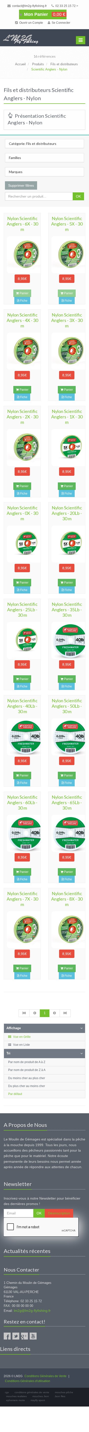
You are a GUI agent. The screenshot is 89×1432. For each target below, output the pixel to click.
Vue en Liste (21, 1044)
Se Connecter (60, 22)
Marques (15, 172)
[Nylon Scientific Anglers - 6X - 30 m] (22, 254)
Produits (38, 64)
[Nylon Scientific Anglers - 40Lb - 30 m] (22, 736)
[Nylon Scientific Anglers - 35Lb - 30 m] (66, 640)
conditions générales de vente (32, 1392)
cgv (7, 1392)
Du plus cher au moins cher (26, 1086)
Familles (15, 158)
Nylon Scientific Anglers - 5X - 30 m (67, 224)
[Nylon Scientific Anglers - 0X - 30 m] (22, 544)
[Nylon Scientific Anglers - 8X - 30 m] (66, 929)
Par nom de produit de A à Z (26, 1062)
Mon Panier (44, 14)
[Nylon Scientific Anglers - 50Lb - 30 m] (66, 736)
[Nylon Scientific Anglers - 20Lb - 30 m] (66, 544)
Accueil (20, 64)
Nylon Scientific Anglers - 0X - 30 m (22, 513)
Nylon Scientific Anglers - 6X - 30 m (22, 224)
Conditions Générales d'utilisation (27, 1381)
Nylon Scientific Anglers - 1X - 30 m (67, 417)
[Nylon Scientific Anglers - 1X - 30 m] (66, 447)
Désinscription (59, 1213)
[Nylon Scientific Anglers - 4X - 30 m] (22, 351)
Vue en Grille (21, 1037)
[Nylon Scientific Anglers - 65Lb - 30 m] (66, 833)
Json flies (60, 1396)
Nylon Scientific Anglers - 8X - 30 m (67, 899)
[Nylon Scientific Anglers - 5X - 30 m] (66, 254)
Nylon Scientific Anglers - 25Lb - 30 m (22, 609)
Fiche (23, 300)
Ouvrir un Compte (31, 22)
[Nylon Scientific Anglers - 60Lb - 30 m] (22, 833)
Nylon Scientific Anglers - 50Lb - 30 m (67, 706)
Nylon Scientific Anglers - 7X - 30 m (22, 899)
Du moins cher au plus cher (26, 1078)
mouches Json (40, 1396)
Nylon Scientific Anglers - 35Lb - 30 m (67, 609)
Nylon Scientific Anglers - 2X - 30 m (22, 417)
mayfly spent (38, 1400)
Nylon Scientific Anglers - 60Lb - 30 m (22, 802)
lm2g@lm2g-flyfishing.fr (32, 1311)
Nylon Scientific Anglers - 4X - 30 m (22, 320)
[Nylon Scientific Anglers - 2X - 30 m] (22, 447)
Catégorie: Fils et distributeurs (32, 143)
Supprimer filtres (21, 185)
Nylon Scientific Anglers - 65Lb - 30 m (67, 802)
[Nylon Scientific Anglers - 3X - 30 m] (66, 351)
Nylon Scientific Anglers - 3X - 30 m (67, 320)
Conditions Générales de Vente (45, 1376)
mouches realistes (16, 1396)
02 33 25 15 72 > (66, 6)
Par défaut (15, 1094)
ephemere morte (15, 1400)
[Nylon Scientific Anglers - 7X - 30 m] (22, 929)
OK (78, 196)
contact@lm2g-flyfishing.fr (29, 6)
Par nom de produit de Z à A (26, 1070)
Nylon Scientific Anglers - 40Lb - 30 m (22, 706)
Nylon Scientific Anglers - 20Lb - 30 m (67, 513)
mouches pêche (64, 1392)
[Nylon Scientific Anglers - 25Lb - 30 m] (22, 640)
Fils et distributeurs (64, 64)
